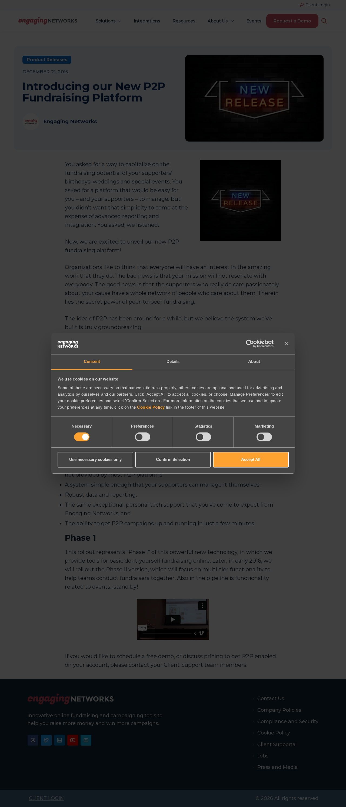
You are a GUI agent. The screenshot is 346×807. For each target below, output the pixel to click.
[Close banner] (287, 344)
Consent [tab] (92, 361)
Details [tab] (173, 361)
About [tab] (254, 361)
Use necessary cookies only (95, 459)
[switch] (142, 437)
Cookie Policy (151, 407)
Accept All (250, 459)
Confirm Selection (173, 459)
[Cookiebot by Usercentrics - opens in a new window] (250, 344)
